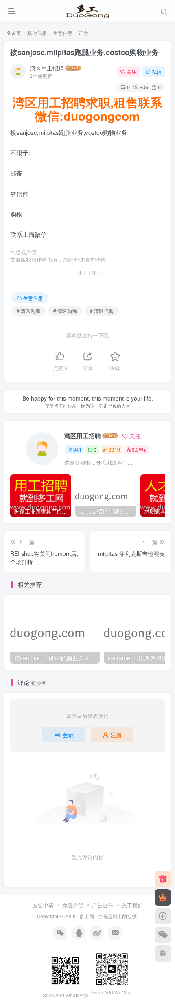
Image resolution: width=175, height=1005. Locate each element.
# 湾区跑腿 (28, 310)
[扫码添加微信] (163, 935)
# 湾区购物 (65, 310)
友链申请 (43, 905)
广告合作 (102, 905)
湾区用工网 (115, 916)
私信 (157, 71)
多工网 (86, 916)
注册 (116, 735)
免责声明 (72, 905)
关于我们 (132, 905)
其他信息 (37, 32)
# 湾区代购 (102, 310)
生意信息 (62, 32)
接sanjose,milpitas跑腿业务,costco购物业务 (84, 52)
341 (77, 449)
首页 (15, 32)
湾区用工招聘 (47, 68)
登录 (68, 735)
